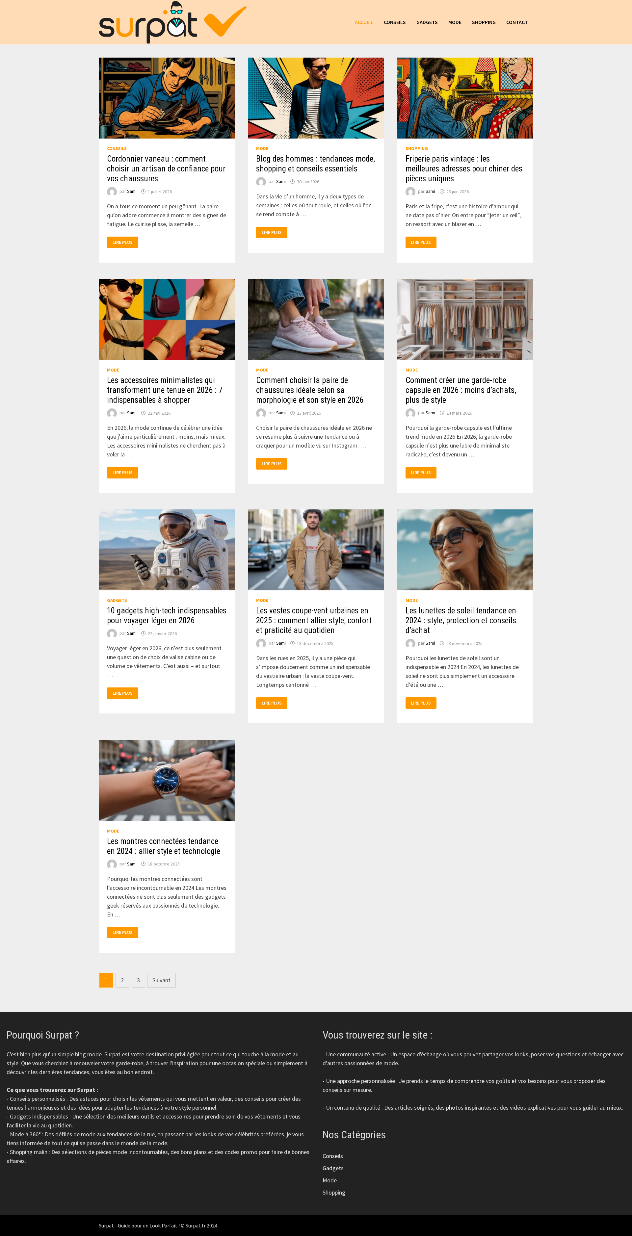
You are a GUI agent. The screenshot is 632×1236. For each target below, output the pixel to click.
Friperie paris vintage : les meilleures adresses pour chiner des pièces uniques (464, 168)
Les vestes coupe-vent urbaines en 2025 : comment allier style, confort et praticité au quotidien (314, 620)
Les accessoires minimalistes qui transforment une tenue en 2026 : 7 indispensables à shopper (165, 390)
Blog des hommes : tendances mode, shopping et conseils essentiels (315, 163)
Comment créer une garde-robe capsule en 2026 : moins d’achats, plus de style (461, 390)
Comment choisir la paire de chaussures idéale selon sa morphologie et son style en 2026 (309, 390)
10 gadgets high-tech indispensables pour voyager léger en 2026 (166, 615)
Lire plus (125, 242)
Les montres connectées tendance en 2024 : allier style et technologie (163, 846)
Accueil (364, 22)
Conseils (395, 22)
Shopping (484, 22)
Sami (132, 191)
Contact (517, 22)
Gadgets (427, 22)
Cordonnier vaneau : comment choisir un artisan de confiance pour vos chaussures (166, 168)
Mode (454, 22)
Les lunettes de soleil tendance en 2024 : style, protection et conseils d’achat (461, 620)
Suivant (161, 980)
